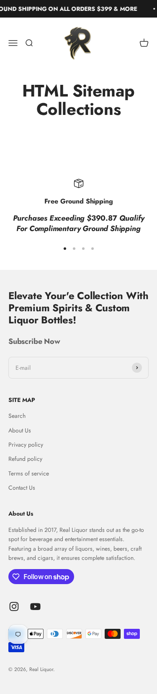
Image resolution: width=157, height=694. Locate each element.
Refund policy (25, 459)
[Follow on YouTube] (35, 606)
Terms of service (28, 473)
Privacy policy (25, 444)
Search (17, 416)
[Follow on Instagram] (14, 606)
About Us (19, 430)
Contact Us (21, 487)
